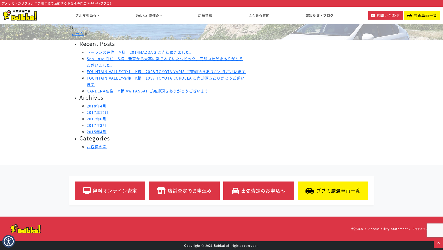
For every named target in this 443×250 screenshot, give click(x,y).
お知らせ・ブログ (320, 15)
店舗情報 (205, 15)
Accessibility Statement (388, 228)
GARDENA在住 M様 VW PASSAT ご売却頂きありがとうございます (148, 91)
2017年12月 (98, 112)
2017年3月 (96, 125)
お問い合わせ (387, 15)
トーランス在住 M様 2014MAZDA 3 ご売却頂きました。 (140, 52)
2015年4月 (96, 131)
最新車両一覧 (424, 15)
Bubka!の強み (147, 15)
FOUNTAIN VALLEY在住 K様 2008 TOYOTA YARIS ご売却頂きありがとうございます (166, 71)
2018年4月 (96, 106)
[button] (438, 243)
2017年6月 (96, 119)
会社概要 (357, 228)
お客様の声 (97, 146)
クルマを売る (85, 15)
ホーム (78, 33)
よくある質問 (258, 15)
